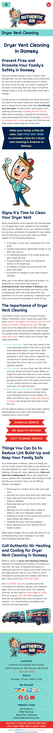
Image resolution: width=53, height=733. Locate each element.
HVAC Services (26, 712)
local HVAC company (16, 583)
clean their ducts (9, 336)
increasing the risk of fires (34, 111)
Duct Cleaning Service (26, 438)
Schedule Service (26, 422)
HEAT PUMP (39, 726)
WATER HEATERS (37, 723)
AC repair (42, 592)
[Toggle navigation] (6, 4)
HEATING (10, 723)
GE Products (26, 709)
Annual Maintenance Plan (26, 718)
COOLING (21, 723)
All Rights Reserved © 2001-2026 (35, 730)
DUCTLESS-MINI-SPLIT (19, 726)
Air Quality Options (26, 430)
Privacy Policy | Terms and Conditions (26, 732)
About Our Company (26, 715)
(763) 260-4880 (33, 134)
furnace (29, 592)
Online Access (20, 730)
